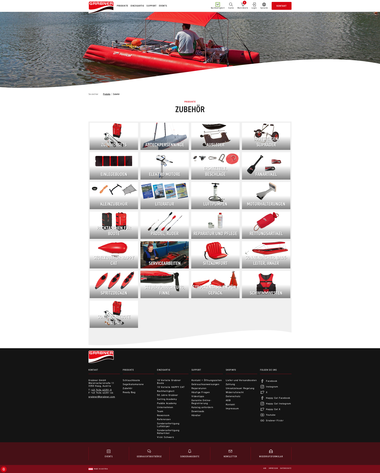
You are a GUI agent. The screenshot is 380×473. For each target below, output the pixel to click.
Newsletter (230, 456)
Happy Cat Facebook (278, 397)
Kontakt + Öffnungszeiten (206, 380)
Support (196, 369)
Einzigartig (163, 369)
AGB (228, 400)
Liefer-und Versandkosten (241, 380)
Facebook (271, 381)
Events (109, 456)
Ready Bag (129, 392)
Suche (231, 7)
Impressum (232, 408)
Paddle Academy (166, 403)
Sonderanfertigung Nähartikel (168, 432)
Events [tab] (163, 5)
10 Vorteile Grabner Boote (169, 381)
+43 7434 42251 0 (101, 389)
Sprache (264, 7)
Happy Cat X (273, 409)
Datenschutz (233, 396)
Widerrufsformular (271, 456)
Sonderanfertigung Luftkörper (168, 425)
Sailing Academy (167, 399)
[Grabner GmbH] (101, 7)
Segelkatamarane (133, 384)
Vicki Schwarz (165, 437)
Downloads (197, 411)
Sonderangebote (189, 456)
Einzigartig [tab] (137, 5)
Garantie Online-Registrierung (201, 402)
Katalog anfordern (202, 407)
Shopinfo (231, 369)
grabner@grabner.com (101, 396)
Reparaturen (198, 388)
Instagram (272, 386)
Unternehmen (165, 407)
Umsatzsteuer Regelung (240, 388)
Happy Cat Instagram (278, 403)
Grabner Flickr (275, 420)
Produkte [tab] (122, 5)
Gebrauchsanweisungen (205, 384)
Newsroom (163, 415)
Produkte (106, 94)
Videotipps (197, 396)
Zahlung (230, 384)
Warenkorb (243, 5)
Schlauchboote (131, 380)
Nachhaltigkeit (218, 7)
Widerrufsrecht (235, 392)
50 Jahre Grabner (167, 395)
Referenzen (164, 419)
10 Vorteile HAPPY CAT (171, 387)
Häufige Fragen (200, 392)
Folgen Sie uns (268, 369)
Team (160, 411)
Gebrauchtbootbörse (149, 456)
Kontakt (282, 5)
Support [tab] (151, 5)
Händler (196, 415)
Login (254, 7)
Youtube (271, 414)
